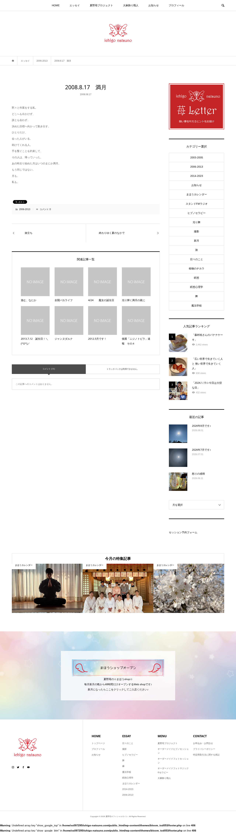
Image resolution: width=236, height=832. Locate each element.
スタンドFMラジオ (197, 203)
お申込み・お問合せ (203, 743)
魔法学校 (196, 305)
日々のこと (196, 259)
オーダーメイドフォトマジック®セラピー (173, 770)
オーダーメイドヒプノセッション (173, 751)
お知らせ (153, 5)
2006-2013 (24, 209)
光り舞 (196, 222)
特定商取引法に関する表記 (206, 754)
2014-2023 (196, 175)
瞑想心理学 (196, 286)
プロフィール (176, 5)
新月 (196, 240)
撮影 (196, 231)
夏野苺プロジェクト (101, 5)
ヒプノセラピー (197, 213)
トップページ (98, 743)
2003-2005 (196, 157)
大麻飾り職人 (130, 5)
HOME (56, 5)
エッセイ (75, 5)
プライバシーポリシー (204, 749)
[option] (47, 588)
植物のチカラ (196, 268)
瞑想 (196, 277)
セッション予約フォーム (183, 532)
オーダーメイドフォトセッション (173, 761)
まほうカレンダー (196, 194)
